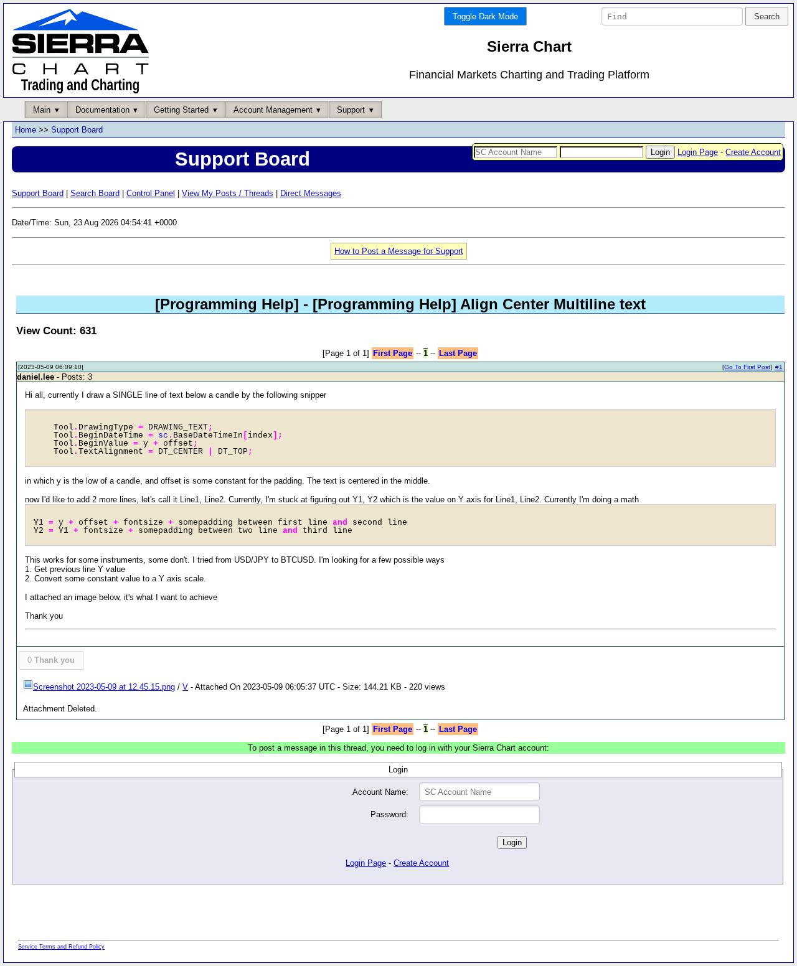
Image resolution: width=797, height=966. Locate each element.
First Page (392, 353)
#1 (779, 366)
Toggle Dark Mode (485, 16)
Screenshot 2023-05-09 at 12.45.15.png (104, 687)
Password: (389, 814)
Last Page (458, 353)
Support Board (77, 129)
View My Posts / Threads (227, 193)
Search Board (95, 193)
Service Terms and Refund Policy (61, 947)
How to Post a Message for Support (398, 251)
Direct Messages (310, 193)
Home (25, 129)
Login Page (697, 152)
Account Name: (380, 792)
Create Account (753, 152)
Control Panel (150, 193)
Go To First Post (747, 366)
